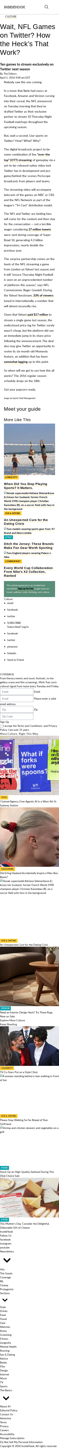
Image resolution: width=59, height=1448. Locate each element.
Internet (4, 1374)
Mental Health (8, 1346)
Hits (2, 1269)
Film (2, 1366)
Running (5, 1350)
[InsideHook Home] (15, 7)
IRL (2, 1281)
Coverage (5, 1277)
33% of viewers (43, 295)
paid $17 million (38, 314)
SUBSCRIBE (14, 623)
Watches (5, 1327)
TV (1, 1382)
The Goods (6, 1273)
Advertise (5, 1418)
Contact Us (6, 1414)
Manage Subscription (12, 1438)
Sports (4, 1386)
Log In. (25, 627)
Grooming (7, 869)
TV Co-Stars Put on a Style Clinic (19, 1072)
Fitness (4, 1339)
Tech (4, 797)
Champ (4, 1285)
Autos (3, 1331)
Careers (4, 1430)
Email (37, 691)
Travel (3, 1319)
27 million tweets (40, 229)
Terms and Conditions (29, 726)
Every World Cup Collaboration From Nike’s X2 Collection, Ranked (28, 572)
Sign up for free (25, 589)
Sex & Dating (12, 513)
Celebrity (7, 1068)
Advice (4, 1358)
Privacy (4, 1426)
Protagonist (6, 1289)
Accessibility (7, 1434)
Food (4, 1168)
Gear (3, 1323)
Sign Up (4, 722)
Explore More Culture (12, 1020)
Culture (11, 16)
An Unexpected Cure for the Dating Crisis (24, 945)
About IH (5, 1406)
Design (5, 1008)
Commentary (13, 561)
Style (8, 537)
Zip (36, 709)
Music (3, 1378)
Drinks (4, 1311)
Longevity (11, 477)
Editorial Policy (8, 1410)
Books (3, 1362)
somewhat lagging (16, 362)
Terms (3, 1422)
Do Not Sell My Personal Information (21, 1442)
